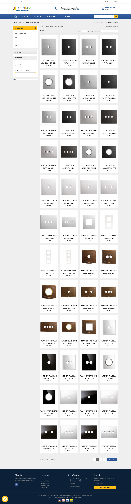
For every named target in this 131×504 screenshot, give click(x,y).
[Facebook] (16, 484)
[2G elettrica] (22, 9)
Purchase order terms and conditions (61, 495)
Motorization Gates (20, 33)
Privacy (48, 495)
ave (19, 64)
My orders (44, 479)
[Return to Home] (94, 22)
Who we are (76, 495)
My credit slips (45, 481)
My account (45, 475)
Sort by (97, 31)
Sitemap (89, 495)
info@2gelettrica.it (75, 486)
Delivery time (51, 16)
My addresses (45, 483)
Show (79, 31)
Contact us (66, 16)
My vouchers (44, 487)
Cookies (83, 495)
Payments (37, 16)
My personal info (45, 485)
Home (16, 16)
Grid (40, 31)
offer (16, 45)
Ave (16, 37)
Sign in (106, 1)
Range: (17, 70)
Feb (16, 41)
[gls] (14, 79)
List (43, 31)
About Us (25, 16)
